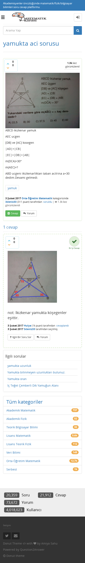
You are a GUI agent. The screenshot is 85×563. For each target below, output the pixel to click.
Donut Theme (12, 543)
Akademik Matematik (20, 410)
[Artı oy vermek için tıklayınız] (8, 64)
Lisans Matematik (18, 436)
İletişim (7, 525)
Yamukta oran (17, 379)
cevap (14, 213)
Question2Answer (32, 549)
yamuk (12, 188)
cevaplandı (62, 325)
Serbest (11, 469)
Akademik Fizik (16, 419)
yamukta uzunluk (19, 366)
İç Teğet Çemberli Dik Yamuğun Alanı (33, 385)
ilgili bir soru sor (21, 337)
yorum (30, 213)
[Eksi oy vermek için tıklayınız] (8, 68)
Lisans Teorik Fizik (18, 444)
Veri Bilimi (13, 452)
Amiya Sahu (49, 543)
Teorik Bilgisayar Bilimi (22, 427)
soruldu (47, 202)
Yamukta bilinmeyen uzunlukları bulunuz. (36, 372)
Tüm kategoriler (24, 401)
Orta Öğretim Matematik (37, 198)
